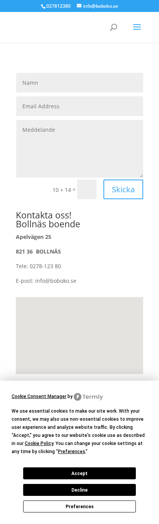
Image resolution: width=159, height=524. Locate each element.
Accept (79, 473)
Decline (79, 490)
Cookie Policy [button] (39, 443)
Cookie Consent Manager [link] (39, 396)
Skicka (123, 189)
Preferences (80, 506)
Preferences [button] (71, 451)
